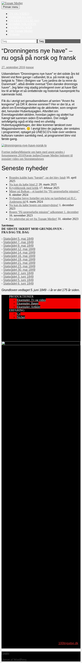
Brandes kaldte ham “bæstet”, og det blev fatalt (37, 177)
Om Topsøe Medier (21, 31)
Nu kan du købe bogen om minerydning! (33, 205)
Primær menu (10, 7)
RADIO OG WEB (20, 27)
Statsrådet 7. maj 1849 (18, 242)
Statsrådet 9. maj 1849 (18, 245)
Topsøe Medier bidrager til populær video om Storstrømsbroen (37, 157)
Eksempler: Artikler (28, 306)
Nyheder (14, 34)
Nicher (21, 317)
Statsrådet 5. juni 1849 (18, 280)
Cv (18, 313)
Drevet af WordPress (14, 659)
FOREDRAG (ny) (20, 17)
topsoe (30, 67)
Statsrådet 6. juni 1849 (18, 283)
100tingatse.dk (68, 643)
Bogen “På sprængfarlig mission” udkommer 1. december (44, 212)
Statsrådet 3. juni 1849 (18, 276)
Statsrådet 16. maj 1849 (19, 256)
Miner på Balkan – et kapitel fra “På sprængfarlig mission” (44, 191)
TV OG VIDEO (19, 13)
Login (5, 653)
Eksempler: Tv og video (31, 300)
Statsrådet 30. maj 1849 (19, 269)
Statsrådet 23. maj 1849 (19, 266)
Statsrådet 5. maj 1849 (18, 238)
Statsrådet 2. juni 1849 (18, 273)
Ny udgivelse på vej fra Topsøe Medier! (33, 218)
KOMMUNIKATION (22, 24)
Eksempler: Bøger (28, 303)
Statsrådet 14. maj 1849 (19, 252)
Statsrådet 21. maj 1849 (19, 262)
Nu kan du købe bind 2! (23, 184)
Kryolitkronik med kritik (24, 188)
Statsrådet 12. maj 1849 (19, 249)
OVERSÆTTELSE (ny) (24, 20)
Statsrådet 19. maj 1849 (19, 259)
